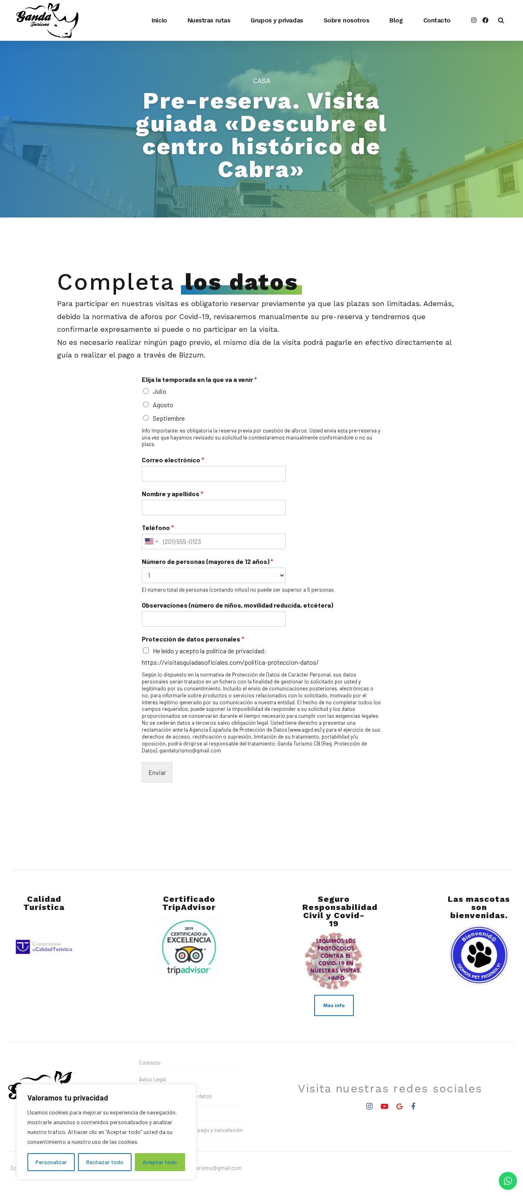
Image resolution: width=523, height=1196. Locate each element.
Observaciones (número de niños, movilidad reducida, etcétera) (237, 605)
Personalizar (51, 1161)
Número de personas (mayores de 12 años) (207, 561)
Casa (261, 81)
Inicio (159, 20)
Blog (395, 20)
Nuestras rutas (209, 20)
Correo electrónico (173, 460)
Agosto (163, 404)
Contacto (437, 20)
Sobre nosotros (346, 20)
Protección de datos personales (193, 639)
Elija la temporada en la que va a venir (199, 379)
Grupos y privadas (276, 20)
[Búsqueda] (501, 20)
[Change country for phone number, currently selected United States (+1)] (151, 541)
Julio (159, 391)
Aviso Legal (152, 1079)
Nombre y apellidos (172, 493)
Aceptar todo (160, 1161)
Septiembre (169, 418)
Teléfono (158, 527)
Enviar (157, 772)
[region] (106, 1132)
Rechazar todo (104, 1161)
